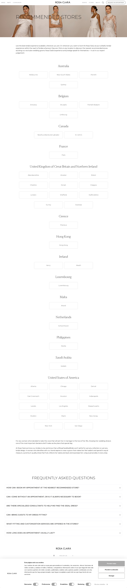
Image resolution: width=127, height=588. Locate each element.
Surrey (48, 205)
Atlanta (33, 386)
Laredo (33, 406)
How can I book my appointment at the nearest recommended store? (42, 488)
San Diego (78, 426)
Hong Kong (63, 245)
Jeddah (63, 366)
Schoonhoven (63, 326)
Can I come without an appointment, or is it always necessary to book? (43, 497)
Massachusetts (93, 406)
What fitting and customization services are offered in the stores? (42, 524)
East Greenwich (33, 396)
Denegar (111, 576)
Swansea (78, 205)
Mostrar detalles (99, 584)
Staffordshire (93, 195)
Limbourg (63, 115)
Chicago (63, 386)
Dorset (63, 185)
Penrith (93, 75)
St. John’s (78, 135)
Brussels (63, 105)
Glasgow (93, 185)
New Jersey (93, 416)
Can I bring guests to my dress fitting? (26, 515)
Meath (78, 265)
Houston (63, 396)
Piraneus (63, 225)
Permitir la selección (111, 569)
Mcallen (33, 416)
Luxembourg (63, 285)
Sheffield (63, 195)
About (98, 2)
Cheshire (33, 185)
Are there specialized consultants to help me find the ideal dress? (42, 506)
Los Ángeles (63, 406)
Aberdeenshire (33, 175)
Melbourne (33, 75)
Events (84, 2)
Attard (63, 306)
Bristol (93, 175)
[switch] (54, 584)
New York (48, 426)
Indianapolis (93, 396)
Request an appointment (116, 2)
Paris (63, 155)
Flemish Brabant (93, 105)
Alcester (63, 175)
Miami (63, 416)
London (33, 195)
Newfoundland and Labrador (48, 135)
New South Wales (63, 75)
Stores (91, 2)
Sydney (63, 85)
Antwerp (33, 105)
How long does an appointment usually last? (30, 533)
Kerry (48, 265)
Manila (63, 346)
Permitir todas (111, 563)
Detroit (93, 386)
